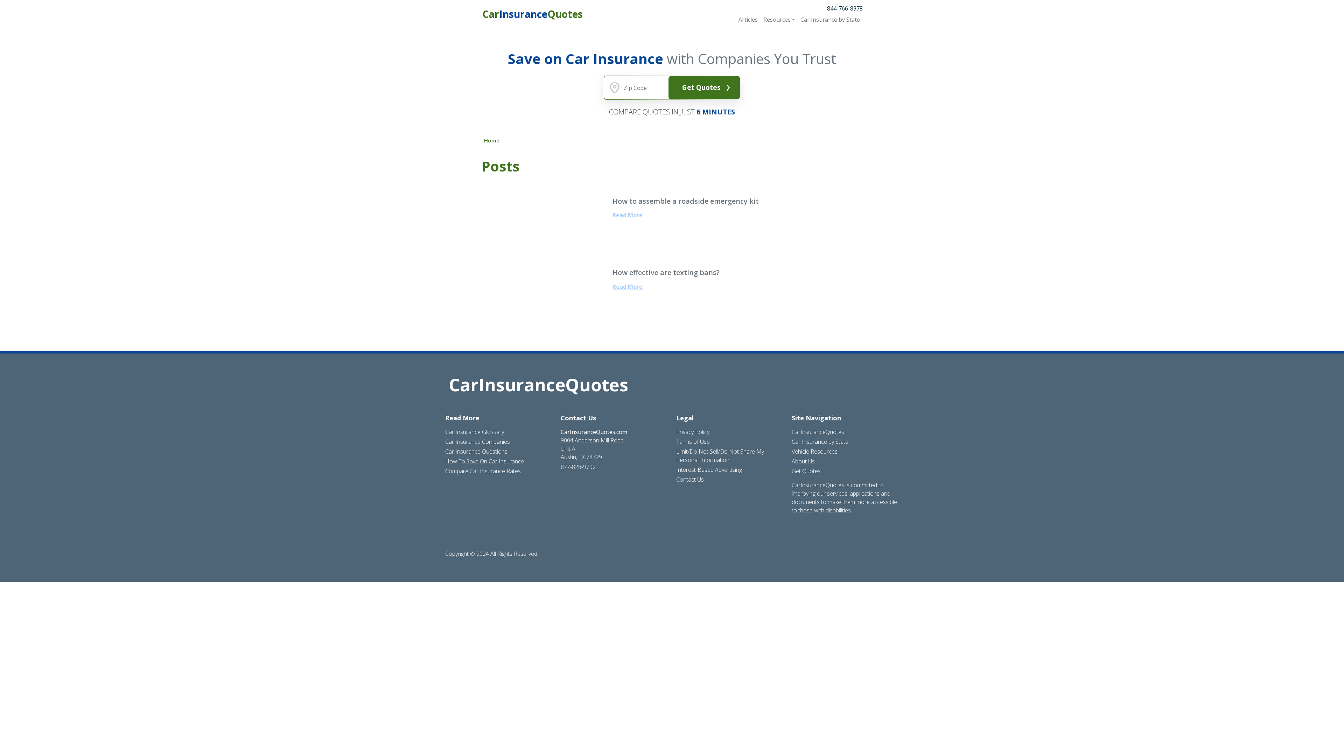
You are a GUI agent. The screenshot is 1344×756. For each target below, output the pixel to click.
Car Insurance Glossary (474, 432)
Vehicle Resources (815, 451)
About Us (803, 461)
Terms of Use (693, 442)
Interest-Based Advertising (709, 470)
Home (491, 140)
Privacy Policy (692, 432)
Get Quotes (701, 87)
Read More (627, 215)
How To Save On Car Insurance (484, 461)
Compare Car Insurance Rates (483, 471)
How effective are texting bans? (666, 272)
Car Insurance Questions (476, 451)
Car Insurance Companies (477, 442)
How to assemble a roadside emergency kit (685, 201)
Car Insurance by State (820, 442)
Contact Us (690, 479)
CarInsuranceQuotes (818, 432)
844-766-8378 (845, 8)
